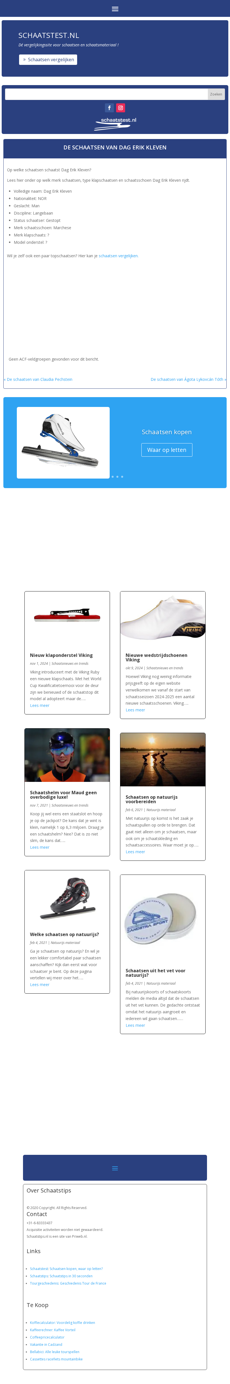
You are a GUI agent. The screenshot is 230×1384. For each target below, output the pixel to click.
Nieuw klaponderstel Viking (61, 655)
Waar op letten (167, 450)
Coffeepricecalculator (47, 1337)
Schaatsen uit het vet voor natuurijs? (155, 973)
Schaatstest (39, 1268)
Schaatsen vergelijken (51, 59)
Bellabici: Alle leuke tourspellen (54, 1351)
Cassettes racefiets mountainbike (56, 1359)
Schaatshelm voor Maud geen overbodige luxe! (63, 794)
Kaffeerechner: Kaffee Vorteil (52, 1330)
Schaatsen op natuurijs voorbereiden (152, 799)
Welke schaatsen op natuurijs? (64, 934)
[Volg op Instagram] (120, 107)
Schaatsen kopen (167, 431)
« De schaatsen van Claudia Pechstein (38, 379)
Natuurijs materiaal (65, 942)
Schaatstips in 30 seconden (71, 1276)
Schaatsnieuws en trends (70, 663)
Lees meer (39, 705)
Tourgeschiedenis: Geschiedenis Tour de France (68, 1283)
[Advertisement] (99, 299)
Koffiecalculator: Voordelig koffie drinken (62, 1322)
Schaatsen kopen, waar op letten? (76, 1268)
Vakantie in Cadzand (46, 1344)
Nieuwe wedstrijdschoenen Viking (156, 657)
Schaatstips (39, 1276)
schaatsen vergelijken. (119, 255)
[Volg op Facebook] (109, 107)
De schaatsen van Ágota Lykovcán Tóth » (188, 379)
